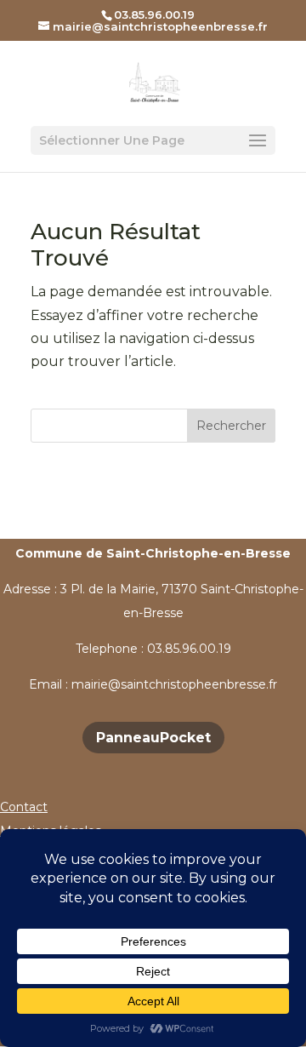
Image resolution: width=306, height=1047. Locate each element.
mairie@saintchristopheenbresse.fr (174, 684)
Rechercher (231, 425)
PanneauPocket (153, 737)
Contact (24, 807)
